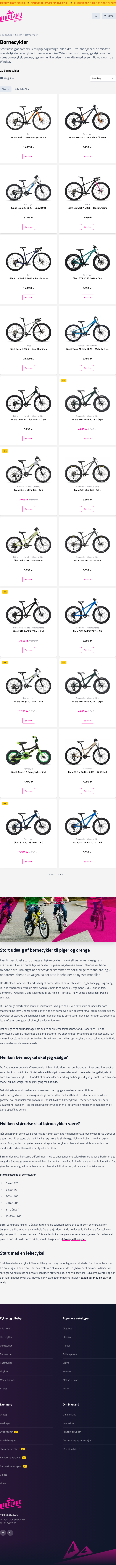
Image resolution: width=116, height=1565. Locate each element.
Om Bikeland (69, 1414)
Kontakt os (68, 1423)
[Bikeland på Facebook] (3, 1533)
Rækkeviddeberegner (13, 1466)
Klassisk (67, 1337)
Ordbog (3, 1414)
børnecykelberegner (74, 1239)
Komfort (67, 1371)
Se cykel (28, 156)
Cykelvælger (8, 1432)
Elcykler (4, 1371)
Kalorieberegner (8, 1440)
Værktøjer (5, 1423)
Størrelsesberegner (12, 1449)
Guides (3, 1474)
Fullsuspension (70, 1354)
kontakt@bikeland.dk (15, 1519)
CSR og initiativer (72, 1449)
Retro (66, 1388)
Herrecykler (6, 1337)
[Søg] (96, 16)
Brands (3, 1388)
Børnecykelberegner (12, 1457)
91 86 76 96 (10, 1523)
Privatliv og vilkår (72, 1432)
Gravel (66, 1363)
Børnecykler (6, 1354)
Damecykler (6, 1345)
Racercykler (6, 1363)
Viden (3, 1483)
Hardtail (67, 1345)
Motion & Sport (71, 1380)
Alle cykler (5, 1328)
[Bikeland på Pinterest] (10, 1533)
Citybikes (67, 1328)
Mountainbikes (7, 1380)
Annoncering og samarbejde (77, 1440)
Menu (111, 16)
